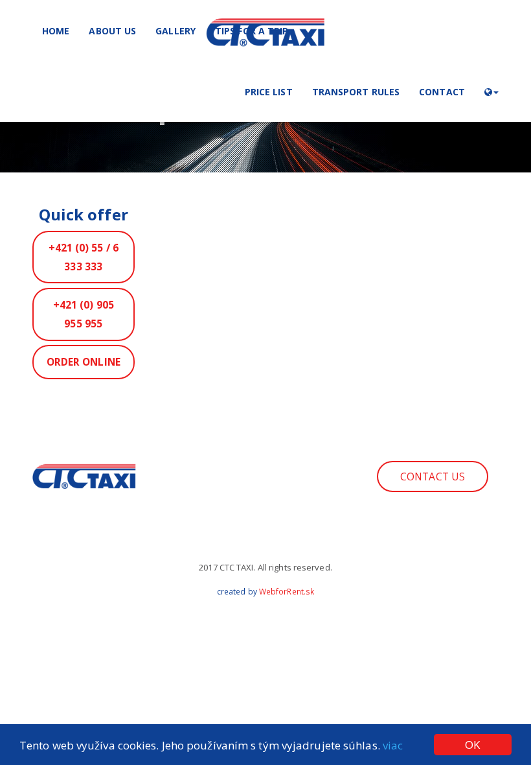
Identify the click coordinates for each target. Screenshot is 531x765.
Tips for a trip (252, 31)
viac (393, 745)
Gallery (175, 31)
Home (55, 31)
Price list (269, 92)
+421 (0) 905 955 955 (83, 314)
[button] (491, 91)
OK (472, 744)
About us (112, 31)
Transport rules (356, 92)
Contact (442, 92)
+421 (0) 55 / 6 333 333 (84, 257)
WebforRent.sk (286, 591)
